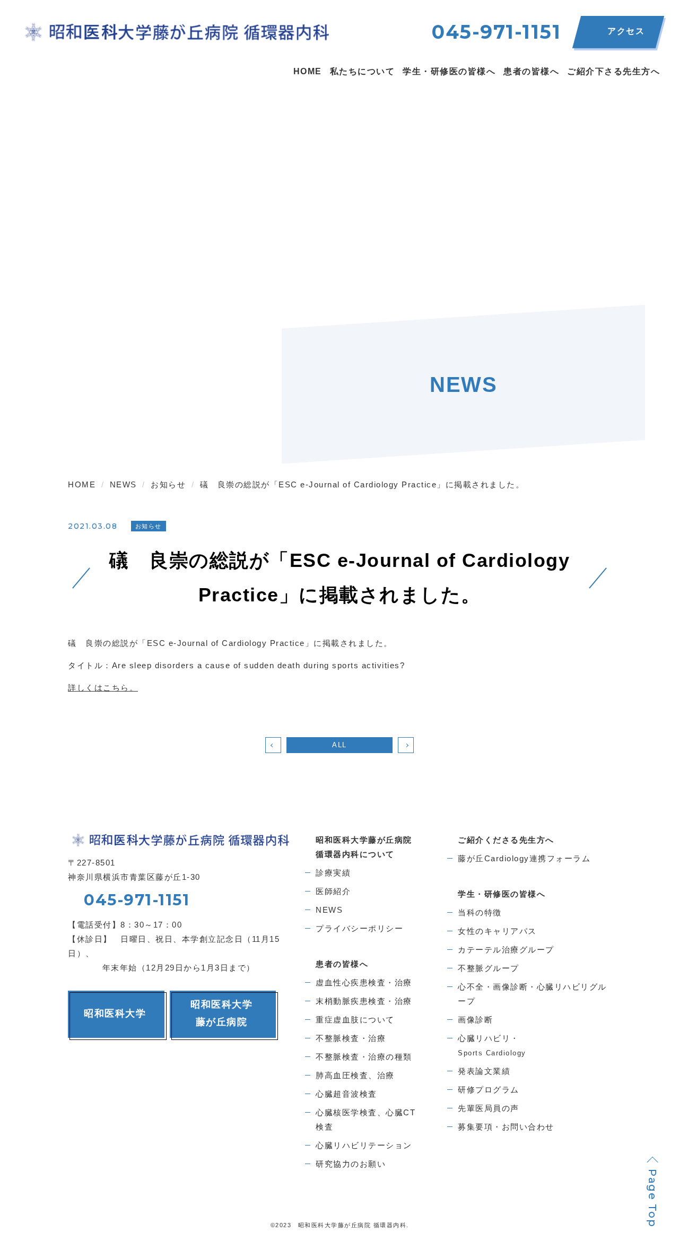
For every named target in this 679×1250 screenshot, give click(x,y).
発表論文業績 (484, 1071)
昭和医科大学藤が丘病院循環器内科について (364, 847)
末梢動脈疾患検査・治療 (364, 1001)
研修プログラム (488, 1089)
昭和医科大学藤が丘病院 (221, 1013)
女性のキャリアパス (497, 931)
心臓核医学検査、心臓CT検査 (365, 1119)
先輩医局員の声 (488, 1108)
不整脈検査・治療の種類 (364, 1056)
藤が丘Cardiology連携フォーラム (524, 858)
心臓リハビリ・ (492, 1045)
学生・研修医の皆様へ (501, 893)
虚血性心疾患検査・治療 (364, 982)
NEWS (329, 909)
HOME (307, 71)
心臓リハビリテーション (364, 1145)
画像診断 (475, 1019)
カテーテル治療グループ (506, 949)
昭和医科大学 (115, 1013)
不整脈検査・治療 (351, 1038)
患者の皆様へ (342, 963)
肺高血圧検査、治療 (355, 1075)
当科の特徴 (480, 912)
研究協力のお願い (351, 1163)
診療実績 (333, 872)
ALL (339, 745)
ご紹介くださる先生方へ (506, 839)
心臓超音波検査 (346, 1093)
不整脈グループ (488, 968)
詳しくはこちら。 (103, 687)
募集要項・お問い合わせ (506, 1126)
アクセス (626, 31)
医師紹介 (333, 891)
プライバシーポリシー (359, 928)
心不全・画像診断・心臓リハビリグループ (532, 994)
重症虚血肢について (355, 1019)
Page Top (652, 1198)
